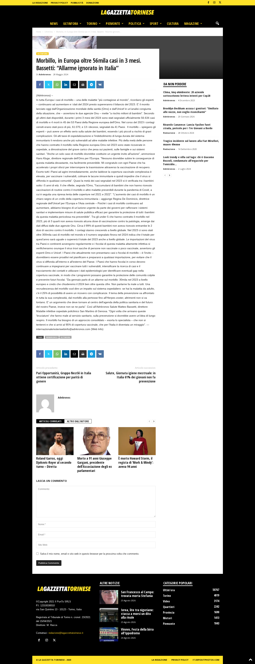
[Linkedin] (65, 84)
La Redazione (40, 2)
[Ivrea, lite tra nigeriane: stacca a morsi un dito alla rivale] (108, 615)
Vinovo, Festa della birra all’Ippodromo (137, 631)
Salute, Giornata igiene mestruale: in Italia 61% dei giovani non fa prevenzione (131, 377)
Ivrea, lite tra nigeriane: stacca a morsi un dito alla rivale (137, 614)
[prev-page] (149, 421)
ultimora (65, 337)
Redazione (169, 132)
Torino (92, 23)
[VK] (100, 84)
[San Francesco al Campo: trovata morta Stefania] (108, 597)
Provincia (168, 612)
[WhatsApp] (57, 84)
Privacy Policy (59, 2)
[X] (220, 2)
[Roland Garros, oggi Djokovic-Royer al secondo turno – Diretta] (55, 441)
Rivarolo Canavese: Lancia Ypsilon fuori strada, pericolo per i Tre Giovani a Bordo (187, 126)
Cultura (173, 23)
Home (38, 31)
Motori (167, 618)
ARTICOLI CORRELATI (50, 421)
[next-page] (154, 421)
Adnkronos (45, 74)
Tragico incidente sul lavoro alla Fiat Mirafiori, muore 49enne (191, 142)
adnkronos (51, 337)
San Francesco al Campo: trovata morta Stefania (137, 594)
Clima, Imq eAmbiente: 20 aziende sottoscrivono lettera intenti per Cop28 (186, 93)
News (54, 23)
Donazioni (92, 2)
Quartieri (168, 607)
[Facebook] (208, 2)
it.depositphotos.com (206, 659)
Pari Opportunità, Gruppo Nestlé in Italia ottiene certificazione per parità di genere (63, 377)
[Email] (74, 84)
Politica (135, 23)
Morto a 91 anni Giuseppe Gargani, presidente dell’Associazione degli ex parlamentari (94, 464)
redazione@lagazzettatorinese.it (66, 633)
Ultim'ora (49, 31)
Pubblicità (77, 2)
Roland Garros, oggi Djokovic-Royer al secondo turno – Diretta (53, 462)
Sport (154, 23)
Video (166, 601)
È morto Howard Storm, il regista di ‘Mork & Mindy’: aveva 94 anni (135, 462)
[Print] (83, 84)
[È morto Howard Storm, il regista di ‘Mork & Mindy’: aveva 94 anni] (137, 441)
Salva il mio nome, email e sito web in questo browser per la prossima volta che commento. (89, 553)
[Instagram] (214, 2)
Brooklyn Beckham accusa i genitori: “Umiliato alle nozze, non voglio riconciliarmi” (190, 110)
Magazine (191, 23)
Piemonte (113, 23)
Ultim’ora (70, 23)
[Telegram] (91, 84)
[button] (217, 23)
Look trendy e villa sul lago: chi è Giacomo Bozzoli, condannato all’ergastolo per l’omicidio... (188, 160)
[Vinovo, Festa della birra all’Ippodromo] (108, 634)
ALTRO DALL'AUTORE (78, 421)
